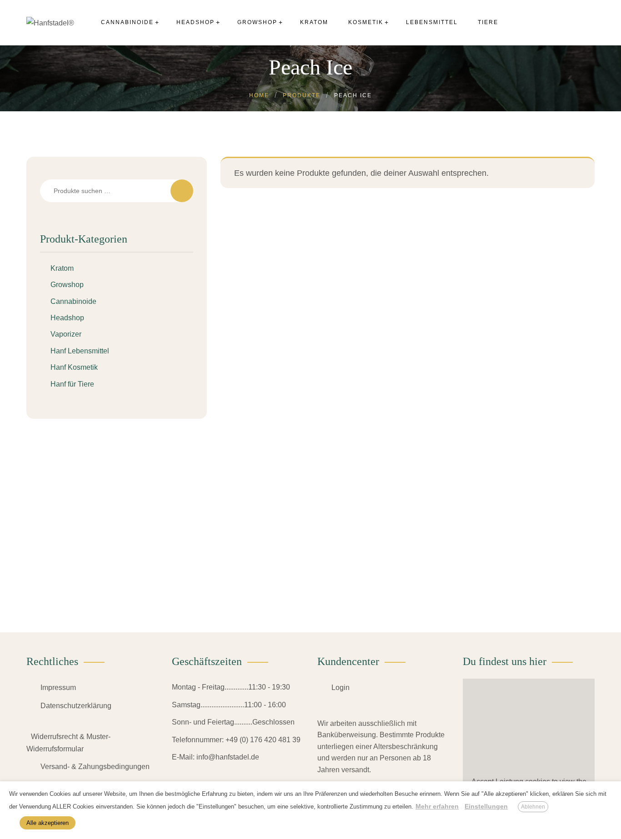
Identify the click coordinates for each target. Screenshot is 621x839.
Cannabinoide (73, 301)
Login (340, 687)
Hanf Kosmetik (74, 367)
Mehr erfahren (437, 806)
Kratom (62, 268)
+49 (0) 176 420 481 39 (262, 740)
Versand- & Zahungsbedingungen (95, 766)
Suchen (181, 190)
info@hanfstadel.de (227, 757)
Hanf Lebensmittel (79, 351)
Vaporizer (65, 334)
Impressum (58, 687)
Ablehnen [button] (533, 807)
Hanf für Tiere (72, 384)
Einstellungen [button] (486, 806)
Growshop (67, 284)
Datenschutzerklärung (75, 706)
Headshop (67, 318)
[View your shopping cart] (585, 22)
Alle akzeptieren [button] (47, 822)
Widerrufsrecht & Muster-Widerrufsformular (68, 743)
